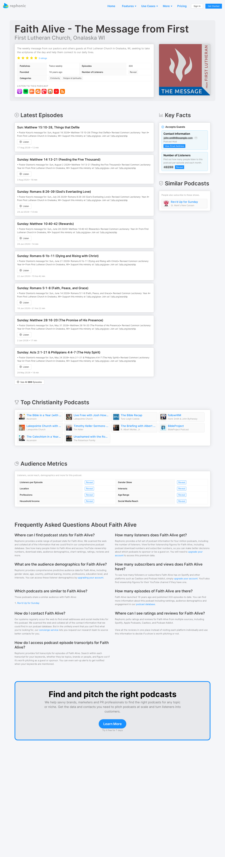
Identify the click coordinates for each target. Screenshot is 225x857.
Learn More (112, 724)
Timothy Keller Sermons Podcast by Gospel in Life (91, 426)
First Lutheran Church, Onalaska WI (60, 37)
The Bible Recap (131, 415)
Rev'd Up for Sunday (184, 201)
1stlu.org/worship (119, 136)
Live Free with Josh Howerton (91, 415)
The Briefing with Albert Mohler (138, 426)
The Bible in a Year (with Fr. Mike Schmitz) (43, 415)
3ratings (43, 58)
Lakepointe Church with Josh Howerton (43, 426)
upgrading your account (90, 577)
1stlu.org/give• (93, 136)
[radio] (18, 58)
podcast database (145, 604)
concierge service (48, 629)
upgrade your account (186, 578)
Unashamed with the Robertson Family (91, 436)
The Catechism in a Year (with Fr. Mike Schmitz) (43, 436)
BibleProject (176, 426)
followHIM (174, 415)
